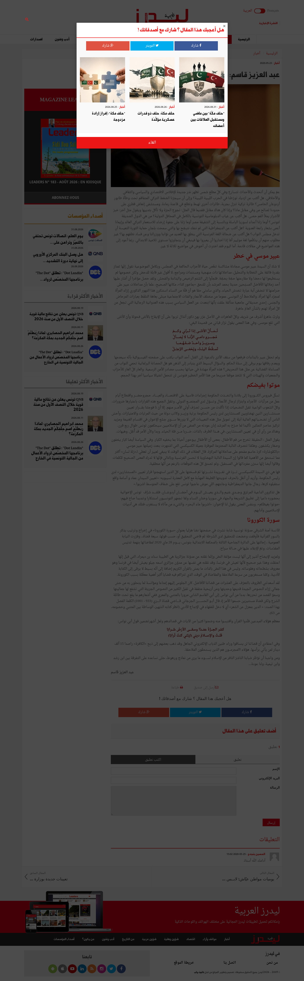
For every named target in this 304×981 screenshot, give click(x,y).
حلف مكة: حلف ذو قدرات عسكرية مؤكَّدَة (156, 116)
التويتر (151, 46)
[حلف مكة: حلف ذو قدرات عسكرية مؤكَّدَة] (152, 80)
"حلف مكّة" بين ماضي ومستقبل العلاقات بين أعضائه (207, 119)
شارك (195, 46)
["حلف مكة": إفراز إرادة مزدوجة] (102, 80)
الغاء (152, 143)
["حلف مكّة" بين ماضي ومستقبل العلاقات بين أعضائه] (201, 80)
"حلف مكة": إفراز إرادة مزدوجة (108, 116)
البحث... (104, 14)
